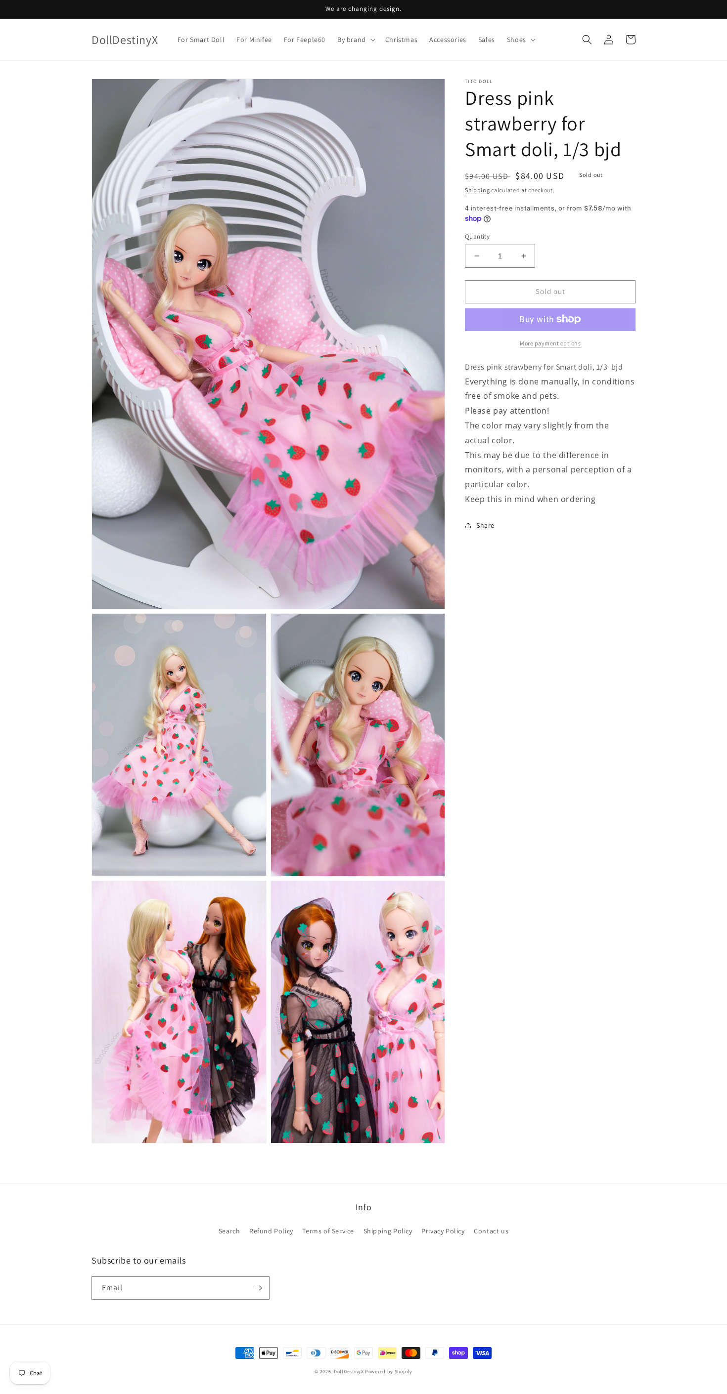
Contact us (491, 1230)
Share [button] (485, 524)
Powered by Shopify (388, 1371)
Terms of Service (328, 1230)
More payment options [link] (550, 342)
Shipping (477, 190)
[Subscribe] (258, 1288)
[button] (355, 39)
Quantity (477, 236)
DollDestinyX (349, 1371)
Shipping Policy (388, 1230)
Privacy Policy (442, 1230)
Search (229, 1230)
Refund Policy (271, 1230)
